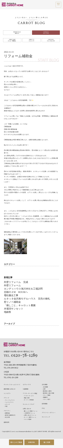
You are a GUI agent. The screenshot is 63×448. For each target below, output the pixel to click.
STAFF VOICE (51, 40)
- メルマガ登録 (27, 419)
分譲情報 (25, 389)
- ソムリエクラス (8, 402)
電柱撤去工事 (11, 295)
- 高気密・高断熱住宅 (9, 415)
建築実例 (6, 422)
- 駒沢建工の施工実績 (48, 393)
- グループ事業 (46, 395)
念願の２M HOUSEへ (16, 292)
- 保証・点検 (26, 398)
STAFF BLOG (46, 32)
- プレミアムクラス (9, 400)
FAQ (43, 408)
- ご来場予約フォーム (29, 413)
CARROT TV (31, 40)
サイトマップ (46, 417)
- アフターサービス (28, 396)
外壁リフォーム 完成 (16, 282)
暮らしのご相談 (16, 442)
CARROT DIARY (12, 40)
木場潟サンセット (13, 308)
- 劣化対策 (7, 417)
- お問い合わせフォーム (29, 415)
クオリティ (7, 411)
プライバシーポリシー (49, 412)
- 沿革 (43, 389)
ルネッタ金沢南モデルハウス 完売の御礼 (27, 298)
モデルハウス (27, 384)
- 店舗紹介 (45, 397)
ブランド (6, 398)
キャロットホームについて (12, 384)
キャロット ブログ (28, 404)
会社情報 (44, 384)
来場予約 (31, 442)
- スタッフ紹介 (46, 399)
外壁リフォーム (12, 285)
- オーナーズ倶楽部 (28, 400)
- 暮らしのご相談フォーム (30, 411)
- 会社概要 (45, 387)
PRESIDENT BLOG (17, 32)
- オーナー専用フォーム (29, 417)
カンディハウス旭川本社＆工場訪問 (23, 288)
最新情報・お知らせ (9, 389)
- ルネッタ (7, 404)
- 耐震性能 (7, 413)
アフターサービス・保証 (30, 393)
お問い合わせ (27, 409)
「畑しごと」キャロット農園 (19, 305)
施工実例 (47, 442)
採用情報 (44, 404)
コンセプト (7, 393)
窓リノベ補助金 (12, 302)
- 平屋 (5, 406)
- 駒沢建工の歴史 (47, 391)
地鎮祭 (7, 312)
